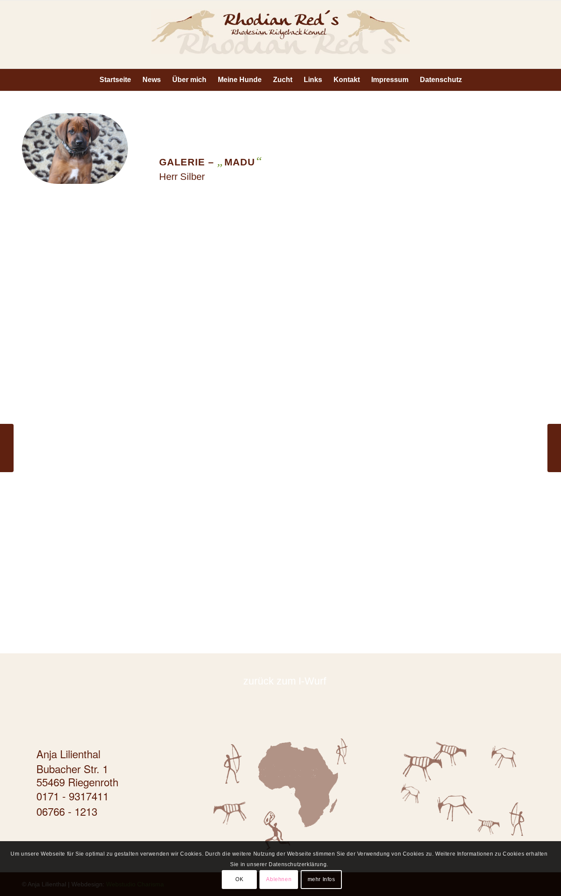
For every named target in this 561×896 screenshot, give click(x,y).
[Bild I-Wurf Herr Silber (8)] (480, 412)
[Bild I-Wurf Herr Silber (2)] (218, 281)
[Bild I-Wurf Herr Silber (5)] (87, 412)
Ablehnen (278, 879)
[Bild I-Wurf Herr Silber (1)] (87, 281)
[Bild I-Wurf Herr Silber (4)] (480, 281)
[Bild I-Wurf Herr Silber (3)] (349, 281)
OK (239, 879)
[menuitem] (115, 80)
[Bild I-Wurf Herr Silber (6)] (218, 412)
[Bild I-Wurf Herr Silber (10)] (218, 543)
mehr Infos (321, 879)
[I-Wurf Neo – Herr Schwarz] (7, 448)
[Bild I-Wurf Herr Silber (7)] (349, 412)
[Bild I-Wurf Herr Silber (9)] (87, 543)
